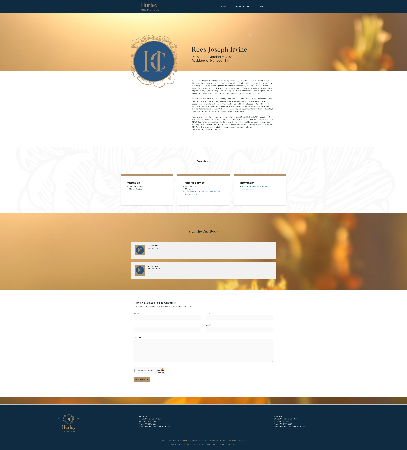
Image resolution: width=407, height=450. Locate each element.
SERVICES (225, 6)
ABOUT (250, 6)
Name (136, 313)
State (208, 325)
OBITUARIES (238, 6)
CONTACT (261, 6)
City (135, 325)
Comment (138, 337)
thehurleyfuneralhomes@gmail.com (154, 427)
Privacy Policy (216, 444)
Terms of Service (229, 444)
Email (208, 313)
